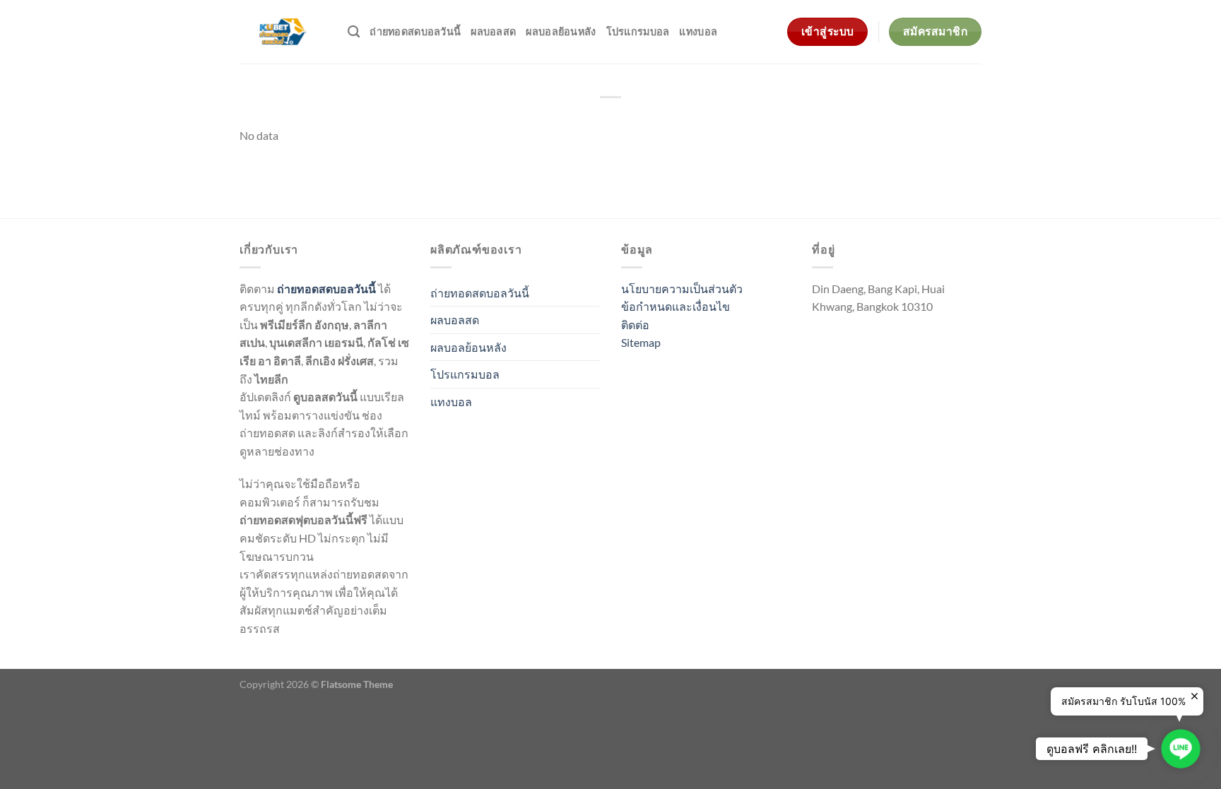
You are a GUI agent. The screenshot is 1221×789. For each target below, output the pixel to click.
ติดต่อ (635, 324)
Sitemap (641, 342)
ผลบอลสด (493, 31)
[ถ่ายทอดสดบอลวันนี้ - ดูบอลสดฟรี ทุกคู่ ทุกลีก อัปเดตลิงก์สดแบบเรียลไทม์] (283, 32)
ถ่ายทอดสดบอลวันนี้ (415, 31)
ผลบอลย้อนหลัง (561, 31)
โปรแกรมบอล (638, 31)
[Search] (354, 32)
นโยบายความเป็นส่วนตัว (682, 288)
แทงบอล (698, 31)
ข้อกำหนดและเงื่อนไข (675, 306)
